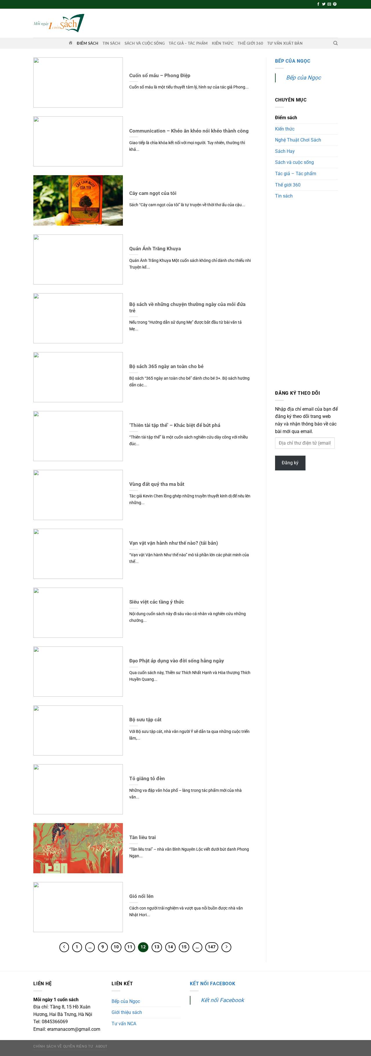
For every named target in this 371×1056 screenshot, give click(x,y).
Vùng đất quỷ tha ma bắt (156, 484)
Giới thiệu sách (127, 1012)
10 (116, 947)
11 (129, 947)
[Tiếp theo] (226, 947)
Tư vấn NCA (124, 1023)
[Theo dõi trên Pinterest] (335, 4)
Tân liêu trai (142, 837)
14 (170, 947)
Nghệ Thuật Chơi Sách (298, 140)
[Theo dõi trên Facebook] (318, 4)
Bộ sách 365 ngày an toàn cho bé (166, 366)
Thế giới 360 (250, 43)
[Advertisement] (306, 296)
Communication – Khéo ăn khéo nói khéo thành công (189, 131)
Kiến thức (223, 43)
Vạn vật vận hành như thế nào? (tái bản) (173, 543)
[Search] (335, 43)
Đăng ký (290, 463)
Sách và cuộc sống (145, 43)
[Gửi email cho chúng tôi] (329, 4)
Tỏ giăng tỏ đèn (147, 778)
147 (212, 947)
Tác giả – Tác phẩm (188, 43)
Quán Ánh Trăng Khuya (155, 248)
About (102, 1046)
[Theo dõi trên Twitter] (323, 4)
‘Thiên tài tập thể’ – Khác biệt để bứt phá (174, 425)
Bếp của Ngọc (292, 61)
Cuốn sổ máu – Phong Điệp (159, 75)
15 (184, 947)
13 (156, 947)
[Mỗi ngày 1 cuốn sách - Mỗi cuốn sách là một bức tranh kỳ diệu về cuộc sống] (58, 23)
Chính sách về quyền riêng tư (63, 1046)
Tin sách (112, 43)
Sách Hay (285, 151)
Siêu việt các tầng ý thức (156, 602)
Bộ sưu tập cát (145, 719)
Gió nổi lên (141, 896)
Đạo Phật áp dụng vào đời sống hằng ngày (176, 661)
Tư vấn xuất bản (285, 43)
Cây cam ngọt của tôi (153, 193)
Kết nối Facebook (212, 983)
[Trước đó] (64, 947)
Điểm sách (87, 43)
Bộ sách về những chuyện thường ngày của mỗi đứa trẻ (187, 308)
